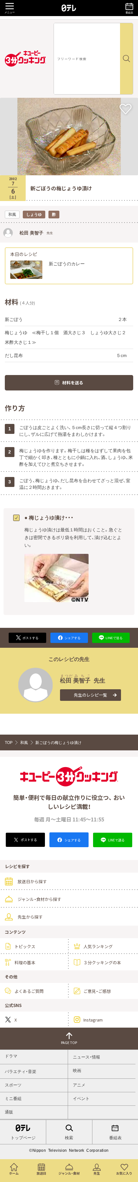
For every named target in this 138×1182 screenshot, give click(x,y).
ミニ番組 (13, 1098)
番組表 (115, 1137)
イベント (81, 1098)
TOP (9, 742)
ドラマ (11, 1056)
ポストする (28, 839)
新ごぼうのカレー (67, 263)
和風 (24, 742)
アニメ (79, 1085)
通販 (9, 1112)
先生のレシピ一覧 (90, 695)
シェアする (72, 840)
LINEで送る (116, 840)
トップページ (23, 1137)
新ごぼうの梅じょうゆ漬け (58, 742)
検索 (69, 1137)
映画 (77, 1070)
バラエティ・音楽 (20, 1071)
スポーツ (13, 1085)
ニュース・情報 (86, 1057)
